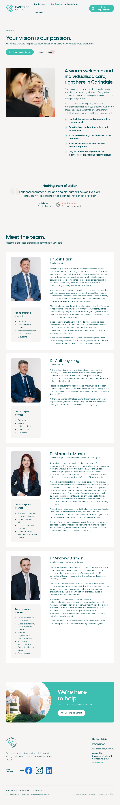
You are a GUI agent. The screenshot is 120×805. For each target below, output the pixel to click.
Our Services (39, 4)
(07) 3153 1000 (98, 744)
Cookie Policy (37, 790)
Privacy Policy (11, 790)
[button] (41, 4)
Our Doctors (56, 4)
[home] (17, 8)
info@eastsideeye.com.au (103, 749)
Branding (79, 794)
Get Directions (97, 762)
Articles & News (71, 4)
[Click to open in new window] (30, 770)
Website (85, 794)
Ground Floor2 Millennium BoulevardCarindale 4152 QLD (102, 756)
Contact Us (38, 12)
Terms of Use (24, 790)
